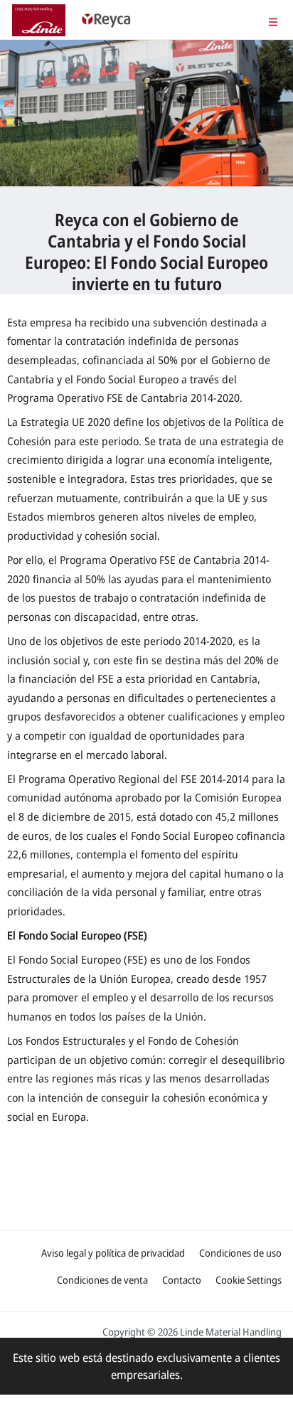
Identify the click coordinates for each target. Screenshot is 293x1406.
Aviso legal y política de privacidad (113, 1252)
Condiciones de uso (240, 1252)
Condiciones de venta (102, 1280)
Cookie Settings (248, 1280)
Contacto (181, 1280)
